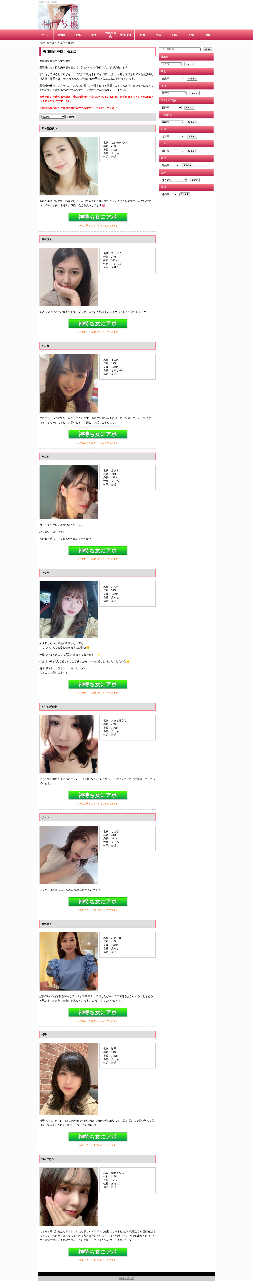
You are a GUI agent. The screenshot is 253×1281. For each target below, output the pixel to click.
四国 (174, 34)
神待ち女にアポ (98, 217)
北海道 (62, 34)
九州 (191, 34)
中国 (158, 34)
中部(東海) (126, 34)
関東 (94, 34)
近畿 (142, 34)
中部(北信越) (110, 35)
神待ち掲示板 (126, 1278)
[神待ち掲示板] (58, 17)
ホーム (46, 34)
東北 (78, 34)
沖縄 (207, 34)
